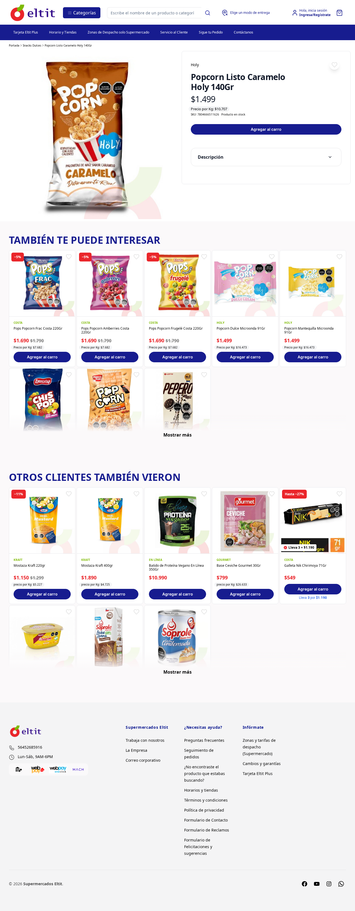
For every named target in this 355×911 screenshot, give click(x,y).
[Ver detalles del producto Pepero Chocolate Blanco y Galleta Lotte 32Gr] (177, 401)
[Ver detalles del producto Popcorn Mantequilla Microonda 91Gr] (313, 283)
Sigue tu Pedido (211, 32)
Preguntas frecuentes (204, 740)
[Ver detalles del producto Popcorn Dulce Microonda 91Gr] (245, 283)
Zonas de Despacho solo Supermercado (118, 32)
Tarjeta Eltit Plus (25, 32)
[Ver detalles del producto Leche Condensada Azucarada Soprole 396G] (177, 638)
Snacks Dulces (32, 45)
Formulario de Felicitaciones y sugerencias (198, 846)
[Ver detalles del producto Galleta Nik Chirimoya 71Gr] (313, 520)
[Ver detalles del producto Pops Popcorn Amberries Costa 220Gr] (110, 283)
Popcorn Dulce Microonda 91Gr (241, 328)
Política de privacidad (204, 810)
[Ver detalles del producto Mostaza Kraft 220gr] (42, 520)
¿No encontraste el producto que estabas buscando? (204, 773)
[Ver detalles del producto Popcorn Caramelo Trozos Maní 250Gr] (110, 401)
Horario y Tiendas (63, 32)
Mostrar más (177, 435)
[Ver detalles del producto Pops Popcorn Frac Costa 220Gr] (42, 283)
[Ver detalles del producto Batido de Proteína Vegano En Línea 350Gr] (177, 520)
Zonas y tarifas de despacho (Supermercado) (259, 747)
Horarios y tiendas (201, 790)
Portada (14, 45)
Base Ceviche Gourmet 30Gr (239, 566)
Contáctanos (243, 32)
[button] (334, 65)
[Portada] (33, 12)
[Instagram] (329, 884)
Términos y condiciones (206, 800)
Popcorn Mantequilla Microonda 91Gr (309, 331)
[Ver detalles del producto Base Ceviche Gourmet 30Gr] (245, 520)
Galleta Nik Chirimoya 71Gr (305, 566)
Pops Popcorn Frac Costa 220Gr (38, 328)
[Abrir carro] (339, 12)
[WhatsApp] (341, 884)
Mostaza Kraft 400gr (97, 566)
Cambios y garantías (262, 763)
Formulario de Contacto (206, 820)
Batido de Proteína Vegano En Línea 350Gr (176, 568)
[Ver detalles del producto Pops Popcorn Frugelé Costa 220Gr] (177, 283)
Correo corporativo (143, 760)
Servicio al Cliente (174, 32)
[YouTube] (317, 884)
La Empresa (136, 750)
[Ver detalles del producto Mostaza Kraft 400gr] (110, 520)
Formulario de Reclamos (206, 830)
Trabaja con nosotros (145, 740)
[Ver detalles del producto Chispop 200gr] (42, 401)
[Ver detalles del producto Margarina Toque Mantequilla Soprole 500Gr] (42, 638)
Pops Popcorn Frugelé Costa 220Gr (176, 328)
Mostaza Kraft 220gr (29, 566)
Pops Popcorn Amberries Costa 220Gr (105, 331)
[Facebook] (305, 884)
